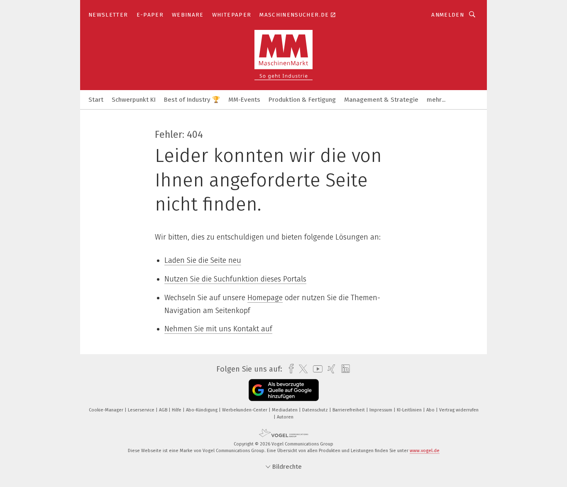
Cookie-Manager (107, 410)
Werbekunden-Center (245, 410)
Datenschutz (315, 410)
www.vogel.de (425, 450)
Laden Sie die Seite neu (202, 260)
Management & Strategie (381, 99)
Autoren (285, 417)
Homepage (265, 297)
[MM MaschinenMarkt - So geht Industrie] (95, 99)
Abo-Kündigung (202, 410)
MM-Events (244, 99)
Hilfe (177, 410)
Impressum (381, 410)
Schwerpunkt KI (134, 99)
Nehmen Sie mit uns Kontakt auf (218, 328)
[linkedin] (343, 369)
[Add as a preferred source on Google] (284, 390)
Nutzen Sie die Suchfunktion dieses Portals (235, 279)
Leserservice (142, 410)
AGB (164, 410)
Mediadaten (285, 410)
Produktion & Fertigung (302, 99)
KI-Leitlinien (410, 410)
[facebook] (289, 368)
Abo (431, 410)
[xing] (329, 369)
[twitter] (301, 369)
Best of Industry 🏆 (192, 99)
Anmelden (447, 14)
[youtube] (316, 369)
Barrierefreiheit (349, 410)
